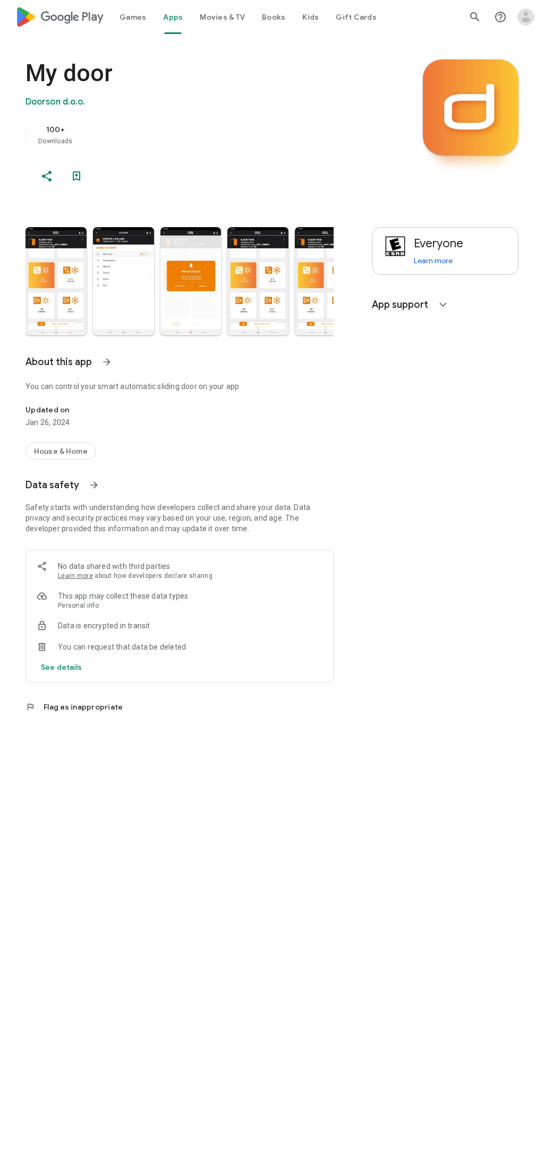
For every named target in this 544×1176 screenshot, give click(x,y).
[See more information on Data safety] (94, 485)
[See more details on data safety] (62, 667)
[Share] (47, 176)
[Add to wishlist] (76, 176)
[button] (56, 281)
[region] (194, 134)
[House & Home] (61, 451)
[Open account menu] (526, 17)
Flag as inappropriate (74, 707)
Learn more (75, 576)
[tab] (133, 17)
